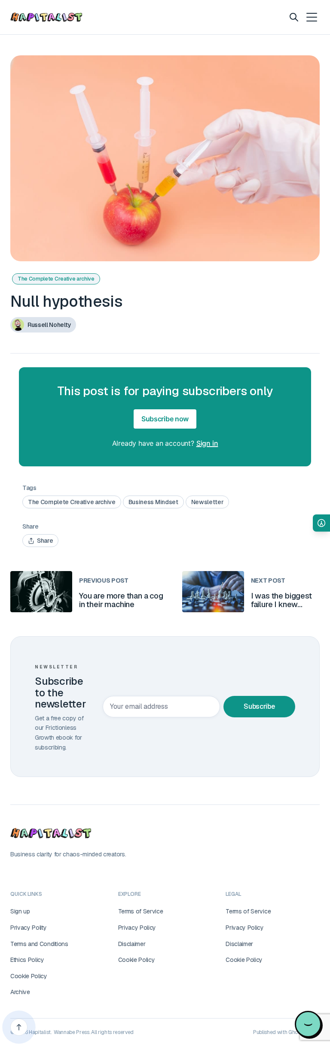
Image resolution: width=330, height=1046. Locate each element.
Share (45, 540)
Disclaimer (132, 944)
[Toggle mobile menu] (311, 17)
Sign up (20, 911)
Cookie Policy (28, 976)
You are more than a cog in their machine (121, 600)
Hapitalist (40, 1032)
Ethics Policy (27, 960)
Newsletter (207, 502)
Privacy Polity (28, 927)
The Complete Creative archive (56, 278)
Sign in (207, 443)
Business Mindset (153, 502)
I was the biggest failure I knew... (281, 600)
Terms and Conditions (39, 944)
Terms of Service (140, 911)
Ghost (295, 1032)
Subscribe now (165, 418)
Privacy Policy (137, 927)
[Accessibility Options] (321, 523)
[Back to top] (19, 1027)
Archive (20, 992)
